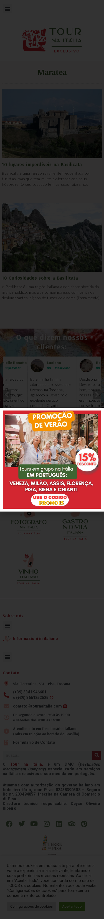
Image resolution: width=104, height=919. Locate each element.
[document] (52, 459)
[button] (96, 415)
